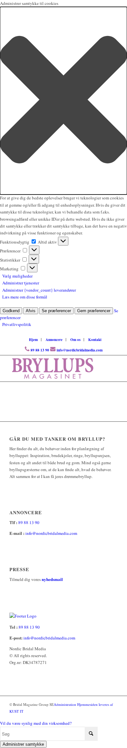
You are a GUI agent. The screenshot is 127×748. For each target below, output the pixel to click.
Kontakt (95, 339)
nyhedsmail (52, 579)
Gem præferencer (93, 310)
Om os (75, 339)
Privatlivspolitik (16, 324)
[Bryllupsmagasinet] (52, 368)
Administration (65, 704)
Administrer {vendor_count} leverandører (39, 290)
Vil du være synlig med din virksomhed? (36, 723)
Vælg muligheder (17, 276)
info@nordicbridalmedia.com (80, 350)
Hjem (33, 339)
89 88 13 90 (40, 350)
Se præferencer (56, 310)
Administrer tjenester (20, 283)
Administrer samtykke (23, 744)
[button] (63, 101)
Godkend (11, 310)
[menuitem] (33, 339)
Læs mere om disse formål (24, 297)
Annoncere (54, 339)
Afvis (30, 310)
